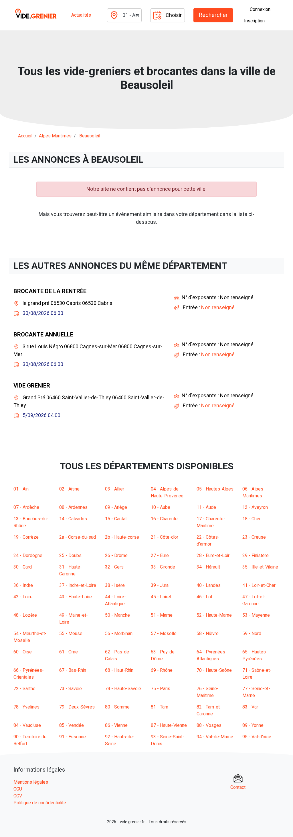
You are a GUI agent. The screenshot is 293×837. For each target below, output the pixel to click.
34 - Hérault (208, 567)
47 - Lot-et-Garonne (254, 600)
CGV (17, 796)
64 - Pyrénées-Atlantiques (212, 655)
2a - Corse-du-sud (77, 537)
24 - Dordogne (27, 555)
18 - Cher (251, 518)
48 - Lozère (25, 615)
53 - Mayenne (256, 615)
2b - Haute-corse (122, 537)
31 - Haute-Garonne (70, 570)
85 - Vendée (71, 725)
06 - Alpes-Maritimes (253, 492)
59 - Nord (251, 633)
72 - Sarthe (24, 688)
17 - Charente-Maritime (211, 522)
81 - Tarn (159, 707)
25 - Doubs (70, 555)
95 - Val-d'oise (256, 736)
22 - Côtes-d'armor (208, 541)
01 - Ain (21, 489)
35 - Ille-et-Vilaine (260, 567)
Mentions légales (30, 782)
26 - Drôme (116, 555)
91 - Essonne (72, 736)
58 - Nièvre (208, 633)
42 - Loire (23, 596)
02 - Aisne (69, 489)
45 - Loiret (161, 596)
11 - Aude (206, 507)
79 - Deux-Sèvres (77, 707)
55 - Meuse (70, 633)
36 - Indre (23, 585)
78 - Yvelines (26, 707)
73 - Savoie (70, 688)
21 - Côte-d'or (164, 537)
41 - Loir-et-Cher (259, 585)
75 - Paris (160, 688)
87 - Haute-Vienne (169, 725)
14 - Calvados (73, 518)
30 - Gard (22, 567)
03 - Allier (114, 489)
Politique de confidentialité (39, 802)
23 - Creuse (254, 537)
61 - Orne (68, 652)
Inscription (254, 20)
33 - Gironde (163, 567)
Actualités (81, 15)
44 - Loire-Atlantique (115, 600)
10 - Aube (160, 507)
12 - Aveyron (255, 507)
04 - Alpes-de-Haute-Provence (167, 492)
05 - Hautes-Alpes (215, 489)
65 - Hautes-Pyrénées (255, 655)
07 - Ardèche (26, 507)
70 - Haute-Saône (214, 670)
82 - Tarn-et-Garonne (209, 710)
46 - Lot (204, 596)
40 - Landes (209, 585)
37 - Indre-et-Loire (77, 585)
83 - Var (250, 707)
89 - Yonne (253, 725)
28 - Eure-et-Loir (213, 555)
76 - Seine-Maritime (208, 692)
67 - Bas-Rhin (72, 670)
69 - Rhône (162, 670)
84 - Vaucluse (27, 725)
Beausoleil (89, 136)
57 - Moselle (164, 633)
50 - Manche (117, 615)
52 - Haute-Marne (214, 615)
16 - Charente (164, 518)
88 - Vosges (209, 725)
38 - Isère (115, 585)
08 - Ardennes (73, 507)
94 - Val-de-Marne (215, 736)
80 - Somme (117, 707)
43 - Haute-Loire (75, 596)
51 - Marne (162, 615)
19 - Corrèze (26, 537)
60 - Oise (22, 652)
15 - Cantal (115, 518)
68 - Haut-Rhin (119, 670)
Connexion (260, 9)
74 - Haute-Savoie (123, 688)
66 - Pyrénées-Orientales (28, 674)
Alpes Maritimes (55, 136)
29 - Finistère (255, 555)
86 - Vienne (116, 725)
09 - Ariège (116, 507)
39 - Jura (160, 585)
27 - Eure (160, 555)
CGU (17, 789)
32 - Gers (114, 567)
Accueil (25, 136)
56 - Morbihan (118, 633)
